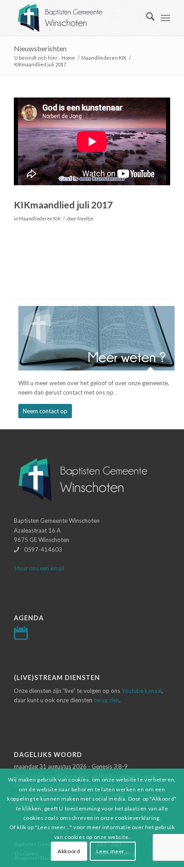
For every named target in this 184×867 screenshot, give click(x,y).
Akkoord (69, 851)
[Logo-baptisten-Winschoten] (76, 18)
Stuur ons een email (39, 568)
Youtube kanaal (141, 690)
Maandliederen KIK (40, 218)
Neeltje (85, 218)
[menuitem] (146, 18)
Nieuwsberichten (40, 48)
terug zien (106, 700)
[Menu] (165, 17)
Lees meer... (112, 851)
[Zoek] (146, 18)
